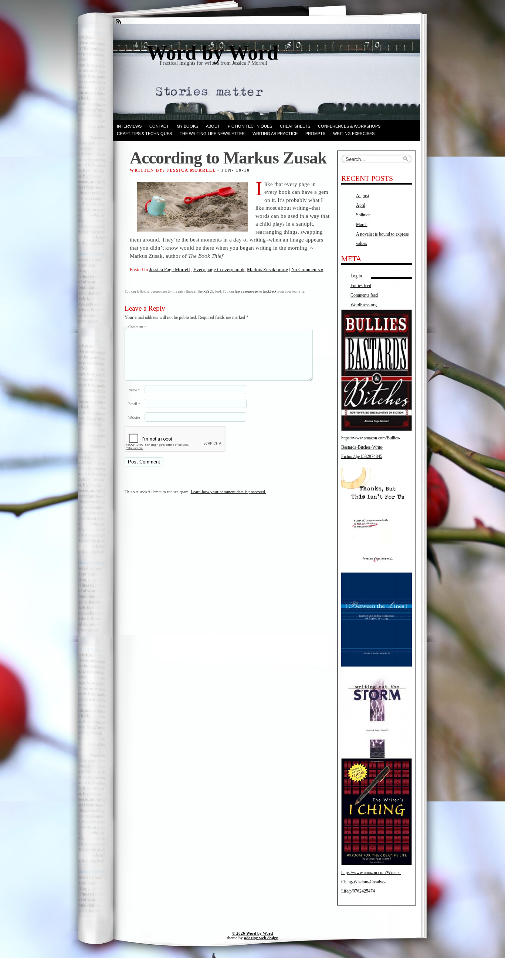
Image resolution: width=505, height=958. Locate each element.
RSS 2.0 (208, 291)
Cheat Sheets (295, 126)
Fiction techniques (250, 126)
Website (134, 417)
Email (134, 404)
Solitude (363, 214)
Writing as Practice (275, 133)
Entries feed (360, 285)
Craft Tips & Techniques (144, 133)
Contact (159, 126)
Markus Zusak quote (267, 269)
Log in (356, 276)
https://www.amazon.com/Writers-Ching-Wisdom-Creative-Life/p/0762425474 (371, 882)
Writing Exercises (353, 133)
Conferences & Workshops (349, 126)
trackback (270, 291)
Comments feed (364, 295)
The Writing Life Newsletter (212, 133)
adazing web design (261, 937)
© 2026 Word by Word (252, 933)
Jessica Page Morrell (169, 269)
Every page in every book (219, 269)
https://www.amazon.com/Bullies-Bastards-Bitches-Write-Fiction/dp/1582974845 (370, 447)
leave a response (246, 291)
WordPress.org (363, 304)
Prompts (315, 133)
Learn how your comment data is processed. (228, 491)
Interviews (129, 126)
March (361, 224)
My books (187, 126)
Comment (137, 327)
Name (134, 390)
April (360, 205)
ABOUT (213, 126)
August (362, 195)
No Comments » (307, 269)
